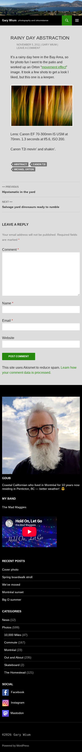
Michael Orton (24, 169)
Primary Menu (77, 20)
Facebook (17, 692)
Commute (10, 642)
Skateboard (12, 665)
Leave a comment (28, 48)
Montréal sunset (13, 592)
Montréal (10, 650)
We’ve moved (11, 584)
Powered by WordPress (15, 745)
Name (7, 303)
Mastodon (17, 713)
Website (8, 338)
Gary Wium (9, 20)
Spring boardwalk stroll (17, 577)
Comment (10, 249)
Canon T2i (39, 164)
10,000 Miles (12, 635)
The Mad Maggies (14, 507)
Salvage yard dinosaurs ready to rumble (30, 204)
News (5, 620)
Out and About (13, 657)
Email (7, 320)
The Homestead (15, 672)
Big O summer (11, 599)
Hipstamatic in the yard (18, 189)
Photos (6, 627)
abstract (20, 164)
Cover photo (10, 569)
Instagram (17, 702)
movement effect (54, 67)
